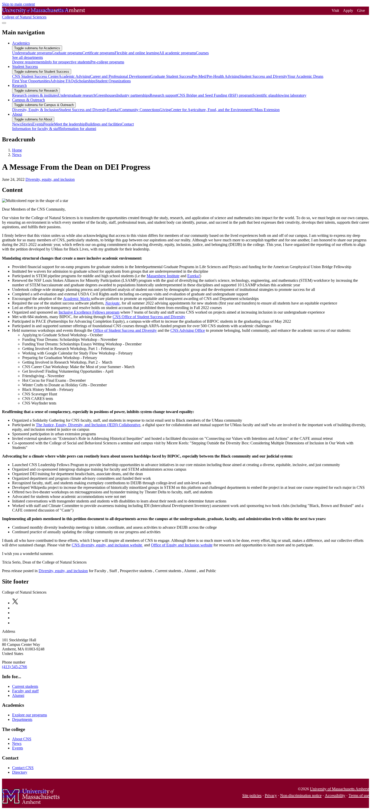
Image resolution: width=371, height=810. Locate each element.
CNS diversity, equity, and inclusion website (107, 545)
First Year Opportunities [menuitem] (31, 81)
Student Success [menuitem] (25, 66)
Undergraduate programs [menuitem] (32, 53)
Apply (348, 10)
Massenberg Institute (163, 276)
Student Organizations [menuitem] (113, 81)
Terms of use (359, 795)
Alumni (18, 695)
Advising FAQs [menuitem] (62, 81)
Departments (22, 719)
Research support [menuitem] (163, 95)
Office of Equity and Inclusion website (182, 545)
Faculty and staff (25, 691)
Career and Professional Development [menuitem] (120, 76)
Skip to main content (18, 4)
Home (17, 150)
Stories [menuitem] (26, 124)
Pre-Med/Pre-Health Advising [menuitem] (215, 76)
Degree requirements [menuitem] (28, 62)
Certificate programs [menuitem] (98, 53)
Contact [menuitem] (127, 124)
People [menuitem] (48, 124)
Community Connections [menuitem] (140, 110)
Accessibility (335, 795)
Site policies (251, 795)
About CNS (21, 739)
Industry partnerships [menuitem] (133, 95)
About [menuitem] (17, 114)
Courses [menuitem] (202, 53)
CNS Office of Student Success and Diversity (149, 317)
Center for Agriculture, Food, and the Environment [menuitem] (211, 110)
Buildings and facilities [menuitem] (103, 124)
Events (17, 748)
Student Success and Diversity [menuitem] (263, 76)
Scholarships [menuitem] (85, 81)
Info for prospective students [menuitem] (67, 62)
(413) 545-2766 (14, 667)
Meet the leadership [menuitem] (69, 124)
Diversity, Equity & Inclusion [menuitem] (35, 110)
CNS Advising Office (187, 330)
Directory (19, 772)
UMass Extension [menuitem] (265, 110)
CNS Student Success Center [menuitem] (35, 76)
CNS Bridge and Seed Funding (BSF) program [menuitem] (214, 95)
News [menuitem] (16, 124)
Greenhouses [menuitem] (106, 95)
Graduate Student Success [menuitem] (171, 76)
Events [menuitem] (37, 124)
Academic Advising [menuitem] (74, 76)
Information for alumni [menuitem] (78, 128)
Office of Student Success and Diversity (125, 330)
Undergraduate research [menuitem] (77, 95)
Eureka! (193, 276)
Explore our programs (29, 715)
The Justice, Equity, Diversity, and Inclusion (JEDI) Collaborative (88, 425)
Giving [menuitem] (165, 110)
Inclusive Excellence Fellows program (89, 312)
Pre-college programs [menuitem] (107, 62)
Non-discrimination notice (301, 795)
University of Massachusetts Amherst (339, 789)
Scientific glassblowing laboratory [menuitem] (279, 95)
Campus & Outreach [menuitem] (28, 100)
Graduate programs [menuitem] (67, 53)
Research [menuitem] (19, 85)
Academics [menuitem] (21, 43)
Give (361, 10)
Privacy (271, 795)
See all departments (27, 57)
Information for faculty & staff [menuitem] (36, 128)
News (16, 155)
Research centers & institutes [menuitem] (35, 95)
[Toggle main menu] (4, 23)
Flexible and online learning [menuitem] (137, 53)
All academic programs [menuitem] (177, 53)
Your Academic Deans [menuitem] (305, 76)
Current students (25, 686)
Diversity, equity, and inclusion (50, 179)
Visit (335, 10)
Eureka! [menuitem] (113, 110)
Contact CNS (23, 768)
